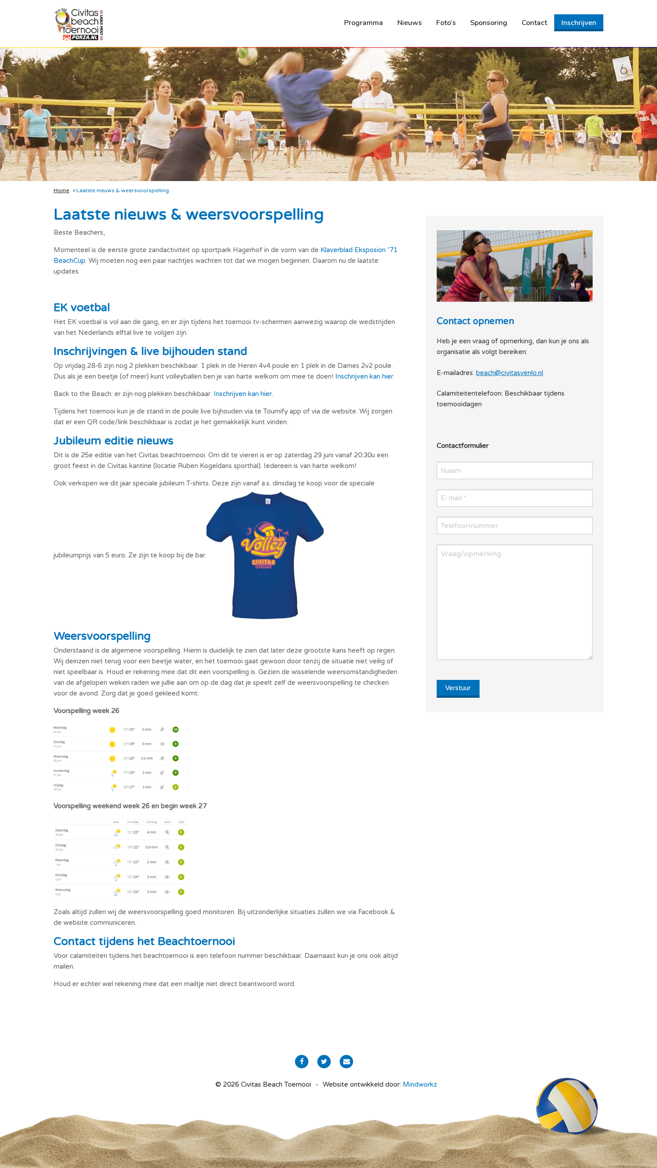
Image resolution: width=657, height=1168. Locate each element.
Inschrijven (578, 22)
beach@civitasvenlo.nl (509, 373)
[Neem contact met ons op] (346, 1061)
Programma (363, 23)
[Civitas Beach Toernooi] (78, 23)
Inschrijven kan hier (364, 376)
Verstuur (458, 688)
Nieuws (409, 23)
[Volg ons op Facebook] (301, 1061)
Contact (534, 23)
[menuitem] (363, 22)
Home (61, 190)
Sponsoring (488, 23)
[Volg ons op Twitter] (324, 1061)
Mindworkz (420, 1084)
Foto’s (446, 23)
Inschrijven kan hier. (243, 394)
